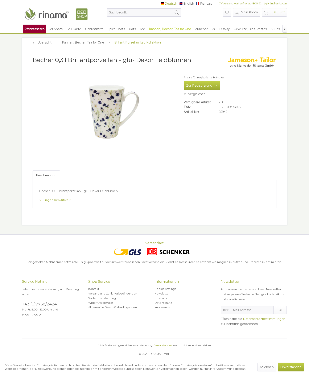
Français (205, 4)
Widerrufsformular (100, 302)
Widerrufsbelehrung (102, 298)
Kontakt (93, 288)
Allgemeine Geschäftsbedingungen (112, 307)
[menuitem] (144, 12)
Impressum (162, 307)
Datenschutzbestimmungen (264, 319)
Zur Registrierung (199, 85)
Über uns (160, 298)
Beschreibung (46, 175)
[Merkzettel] (227, 12)
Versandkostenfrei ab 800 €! (241, 3)
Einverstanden (290, 367)
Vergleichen (196, 94)
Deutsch (170, 4)
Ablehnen (267, 367)
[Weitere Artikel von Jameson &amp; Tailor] (252, 64)
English (188, 4)
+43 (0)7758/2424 (39, 304)
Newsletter (162, 293)
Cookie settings (165, 288)
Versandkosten (163, 345)
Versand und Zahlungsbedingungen (112, 293)
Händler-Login (277, 3)
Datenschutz (163, 302)
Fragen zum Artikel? (57, 200)
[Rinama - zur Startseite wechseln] (56, 14)
